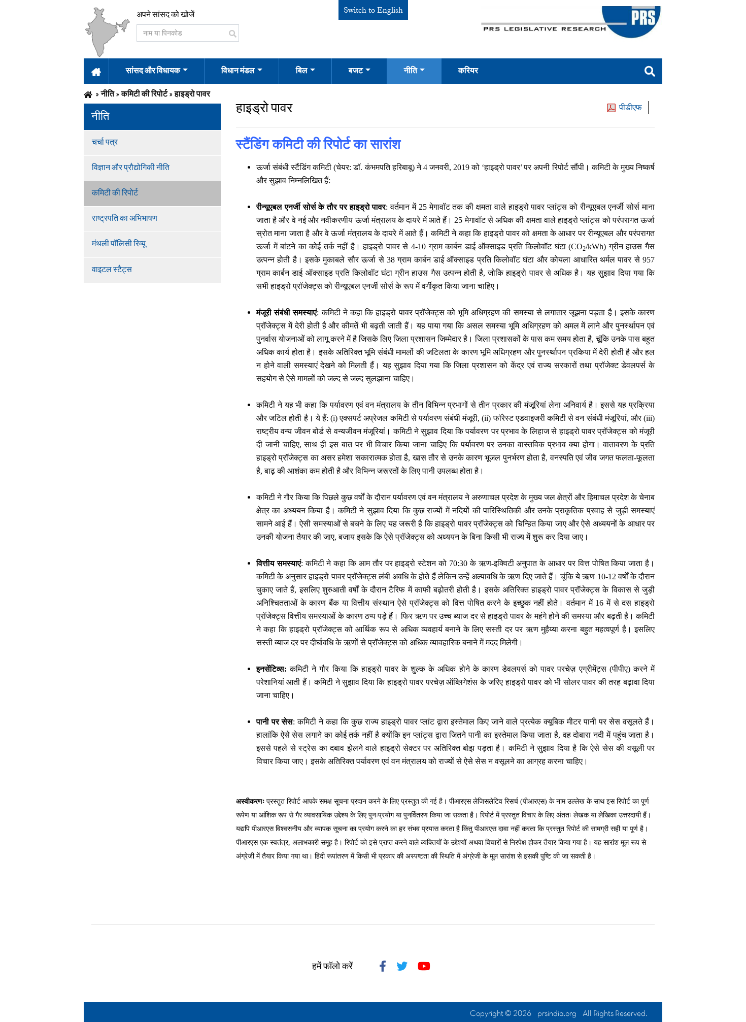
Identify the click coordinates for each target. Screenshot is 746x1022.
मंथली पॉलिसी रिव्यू (119, 244)
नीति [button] (410, 71)
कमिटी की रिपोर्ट (115, 193)
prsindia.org (557, 1013)
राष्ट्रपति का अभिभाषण (124, 218)
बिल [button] (302, 71)
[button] (96, 71)
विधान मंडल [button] (238, 71)
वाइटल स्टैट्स (112, 270)
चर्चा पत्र (105, 142)
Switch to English (373, 10)
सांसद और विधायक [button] (153, 71)
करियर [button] (468, 71)
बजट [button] (356, 71)
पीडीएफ (630, 108)
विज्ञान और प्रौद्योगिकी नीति (130, 168)
